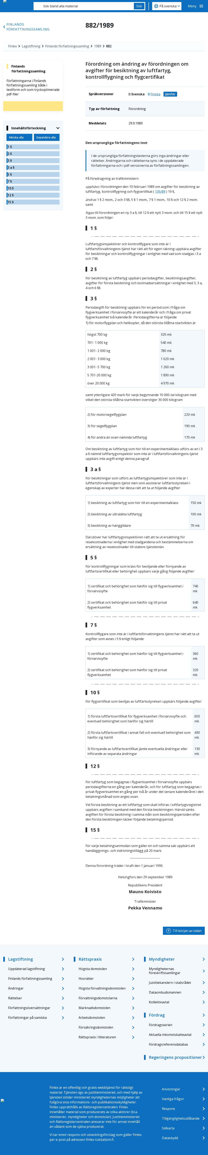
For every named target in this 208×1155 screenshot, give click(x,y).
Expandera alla (46, 137)
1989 (97, 46)
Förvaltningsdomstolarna (98, 998)
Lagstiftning (31, 46)
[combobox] (84, 6)
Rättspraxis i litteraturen (97, 1037)
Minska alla (16, 137)
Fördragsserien (160, 1025)
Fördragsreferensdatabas (168, 1044)
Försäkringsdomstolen (96, 1027)
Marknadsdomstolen (94, 1008)
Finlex (12, 46)
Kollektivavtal (159, 1002)
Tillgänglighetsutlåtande (180, 1118)
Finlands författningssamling (28, 27)
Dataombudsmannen (165, 992)
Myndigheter (162, 959)
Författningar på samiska (27, 1017)
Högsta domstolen (93, 969)
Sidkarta (168, 1128)
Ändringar (16, 988)
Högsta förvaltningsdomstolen (102, 988)
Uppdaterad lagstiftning (26, 969)
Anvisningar (171, 1089)
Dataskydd (170, 1138)
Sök (139, 6)
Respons (168, 1108)
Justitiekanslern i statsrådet (170, 982)
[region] (145, 359)
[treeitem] (33, 146)
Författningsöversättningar (29, 1008)
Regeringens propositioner (175, 1057)
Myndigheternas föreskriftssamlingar (164, 971)
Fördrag (157, 1015)
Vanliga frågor (173, 1099)
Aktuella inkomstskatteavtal (170, 1034)
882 (109, 46)
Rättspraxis (90, 959)
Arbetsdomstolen (92, 1017)
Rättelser (15, 998)
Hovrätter (86, 978)
